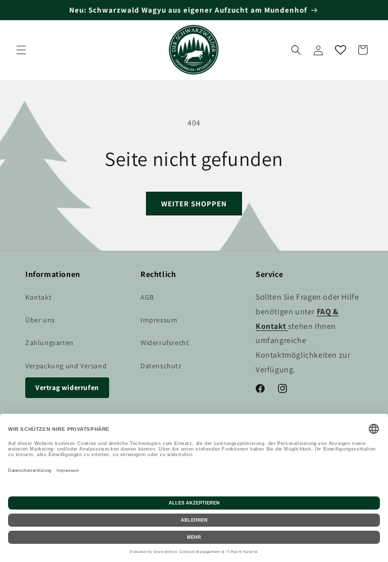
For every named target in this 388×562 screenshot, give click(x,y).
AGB (147, 297)
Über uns (40, 319)
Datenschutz (161, 365)
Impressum (158, 319)
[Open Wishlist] (340, 50)
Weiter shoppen (194, 203)
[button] (21, 50)
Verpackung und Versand (66, 365)
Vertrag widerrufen (67, 387)
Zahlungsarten (49, 342)
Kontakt (38, 297)
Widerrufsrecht (164, 342)
